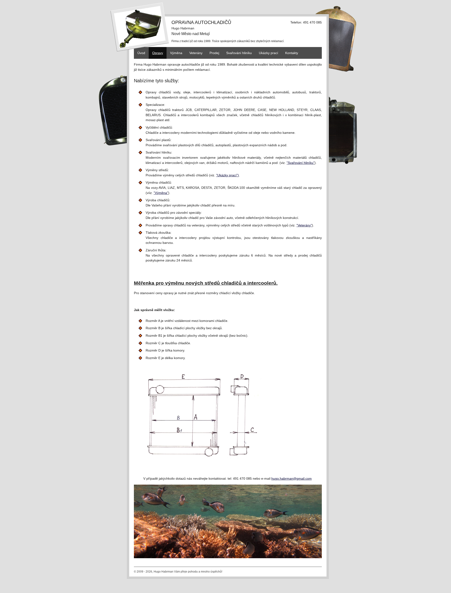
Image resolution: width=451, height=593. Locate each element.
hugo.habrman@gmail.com (291, 478)
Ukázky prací (268, 53)
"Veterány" (304, 225)
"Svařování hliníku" (301, 163)
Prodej (214, 53)
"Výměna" (161, 193)
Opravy (157, 53)
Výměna (176, 53)
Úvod (141, 53)
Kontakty (291, 53)
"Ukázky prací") (227, 175)
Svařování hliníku (239, 53)
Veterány (195, 53)
